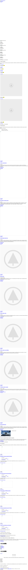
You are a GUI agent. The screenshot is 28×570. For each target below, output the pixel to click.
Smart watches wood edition (4, 350)
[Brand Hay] (1, 548)
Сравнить (1, 198)
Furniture (1, 506)
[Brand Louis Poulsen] (2, 546)
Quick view (1, 168)
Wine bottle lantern (3, 424)
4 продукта (1, 98)
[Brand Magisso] (1, 545)
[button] (14, 430)
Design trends (1, 489)
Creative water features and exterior (5, 525)
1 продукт (1, 70)
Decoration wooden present (4, 200)
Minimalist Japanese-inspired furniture (6, 456)
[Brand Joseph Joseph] (2, 547)
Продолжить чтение (2, 462)
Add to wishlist (2, 204)
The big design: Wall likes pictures (5, 490)
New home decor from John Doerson (5, 473)
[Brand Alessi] (1, 553)
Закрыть (1, 161)
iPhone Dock (2, 276)
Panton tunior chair (3, 313)
